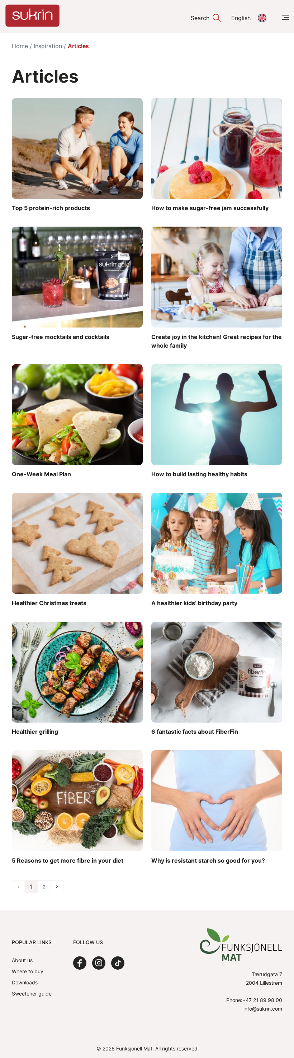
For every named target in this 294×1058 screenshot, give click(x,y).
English (241, 18)
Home (20, 46)
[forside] (32, 15)
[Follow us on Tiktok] (117, 963)
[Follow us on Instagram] (98, 963)
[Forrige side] (57, 886)
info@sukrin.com (262, 1009)
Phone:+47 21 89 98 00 (254, 1000)
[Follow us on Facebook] (79, 963)
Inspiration (48, 46)
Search (200, 18)
